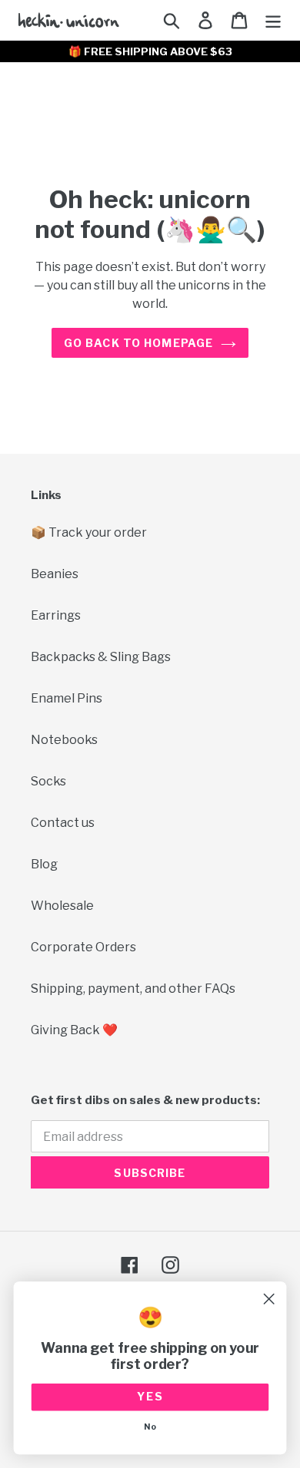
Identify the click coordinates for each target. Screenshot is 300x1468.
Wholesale (62, 905)
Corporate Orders (83, 947)
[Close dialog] (269, 1299)
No (150, 1427)
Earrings (56, 615)
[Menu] (273, 20)
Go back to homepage (138, 342)
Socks (48, 781)
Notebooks (64, 739)
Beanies (54, 574)
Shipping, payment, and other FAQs (133, 988)
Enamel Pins (66, 698)
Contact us (63, 822)
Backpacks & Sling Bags (101, 657)
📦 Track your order (89, 532)
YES (150, 1397)
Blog (44, 864)
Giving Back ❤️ (74, 1030)
